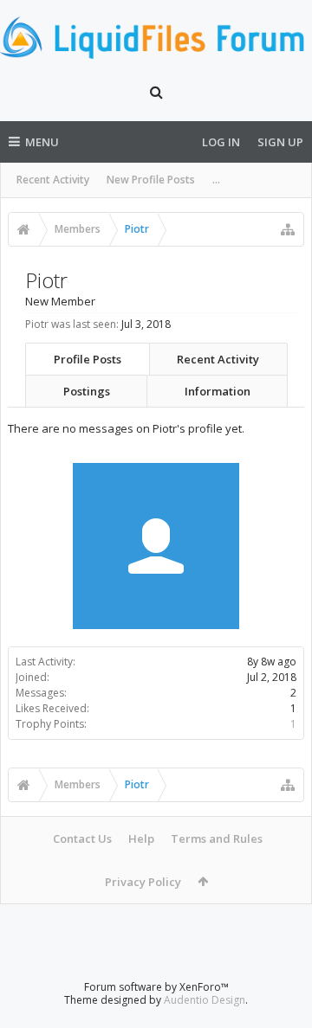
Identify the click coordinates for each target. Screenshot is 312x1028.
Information (217, 391)
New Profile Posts (151, 179)
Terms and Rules (217, 838)
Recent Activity (52, 179)
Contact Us (82, 838)
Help (141, 838)
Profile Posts (87, 359)
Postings (86, 391)
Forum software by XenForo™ (156, 987)
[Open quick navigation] (287, 229)
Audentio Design (204, 1000)
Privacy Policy (143, 882)
